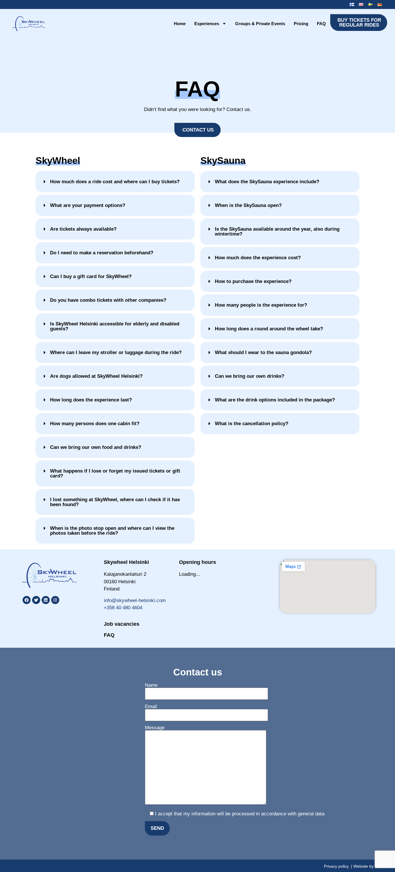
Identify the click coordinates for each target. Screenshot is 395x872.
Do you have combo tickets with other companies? (108, 300)
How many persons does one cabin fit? (94, 423)
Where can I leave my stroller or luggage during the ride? (116, 352)
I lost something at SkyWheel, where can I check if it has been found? (115, 502)
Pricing (301, 23)
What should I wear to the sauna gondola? (263, 352)
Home (180, 23)
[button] (115, 181)
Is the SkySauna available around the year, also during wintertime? (277, 231)
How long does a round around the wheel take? (269, 329)
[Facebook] (27, 600)
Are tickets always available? (83, 229)
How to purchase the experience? (253, 281)
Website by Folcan (370, 866)
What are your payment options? (87, 205)
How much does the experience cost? (258, 257)
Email (151, 706)
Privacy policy (336, 866)
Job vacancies (121, 624)
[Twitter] (36, 600)
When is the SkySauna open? (248, 205)
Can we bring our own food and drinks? (95, 447)
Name (151, 685)
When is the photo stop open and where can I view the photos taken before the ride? (112, 530)
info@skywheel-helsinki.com (135, 600)
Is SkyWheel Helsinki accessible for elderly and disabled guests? (114, 326)
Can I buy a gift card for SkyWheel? (91, 276)
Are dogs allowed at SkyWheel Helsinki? (96, 376)
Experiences (206, 23)
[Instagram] (55, 600)
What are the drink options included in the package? (275, 400)
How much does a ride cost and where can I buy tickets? (115, 181)
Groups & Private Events (260, 23)
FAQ (321, 23)
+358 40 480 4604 (123, 607)
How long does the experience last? (91, 400)
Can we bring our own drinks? (249, 376)
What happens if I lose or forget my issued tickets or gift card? (115, 473)
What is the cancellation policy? (251, 423)
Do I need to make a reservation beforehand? (101, 253)
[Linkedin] (46, 600)
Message (155, 727)
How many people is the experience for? (261, 305)
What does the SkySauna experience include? (267, 181)
